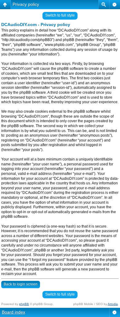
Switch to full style (60, 15)
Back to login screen (21, 284)
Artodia (113, 304)
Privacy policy (26, 4)
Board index (13, 312)
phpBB (24, 304)
